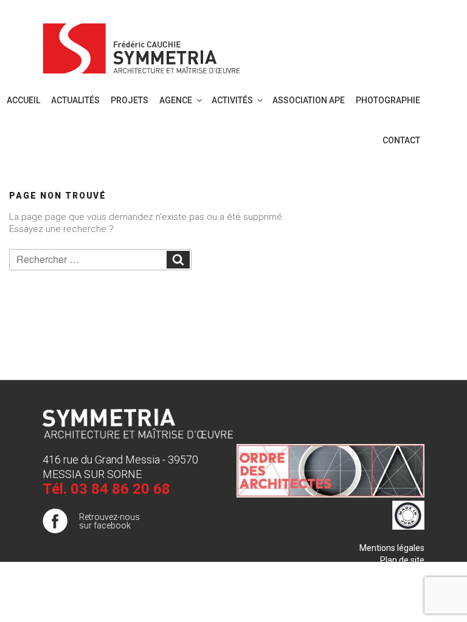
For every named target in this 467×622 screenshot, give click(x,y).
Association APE (308, 100)
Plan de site (402, 560)
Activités (232, 100)
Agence (175, 100)
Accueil (23, 100)
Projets (129, 100)
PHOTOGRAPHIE (388, 100)
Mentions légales (391, 548)
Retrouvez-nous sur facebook (109, 521)
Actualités (75, 100)
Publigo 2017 (399, 572)
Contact (401, 140)
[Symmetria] (142, 46)
